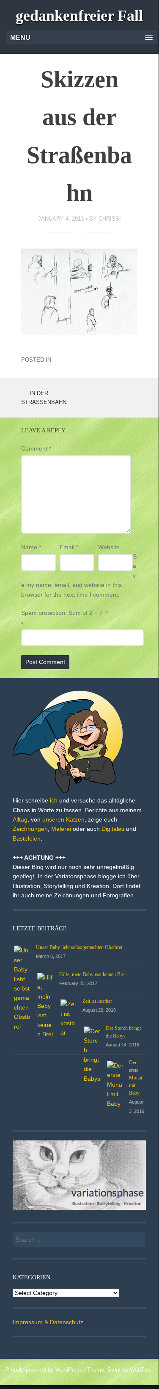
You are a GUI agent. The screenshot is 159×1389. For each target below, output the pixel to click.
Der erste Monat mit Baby (135, 1078)
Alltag (20, 819)
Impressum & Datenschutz (48, 1322)
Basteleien (27, 838)
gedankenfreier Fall (79, 15)
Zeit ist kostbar (97, 1001)
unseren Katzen (63, 819)
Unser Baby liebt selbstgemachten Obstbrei (79, 947)
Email (69, 547)
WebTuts (141, 1370)
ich (54, 800)
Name (31, 547)
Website (109, 547)
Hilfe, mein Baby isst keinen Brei (92, 974)
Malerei (61, 828)
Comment (36, 448)
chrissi (110, 219)
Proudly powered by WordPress (43, 1370)
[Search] (133, 1237)
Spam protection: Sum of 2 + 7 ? (64, 612)
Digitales (112, 828)
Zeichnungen (30, 828)
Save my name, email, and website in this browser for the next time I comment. (79, 575)
